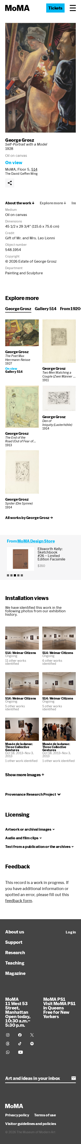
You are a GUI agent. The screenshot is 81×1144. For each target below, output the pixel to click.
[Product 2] (11, 575)
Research (15, 952)
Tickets (55, 8)
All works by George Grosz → (29, 517)
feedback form (18, 900)
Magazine (15, 973)
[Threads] (9, 1043)
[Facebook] (21, 1035)
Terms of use (45, 1115)
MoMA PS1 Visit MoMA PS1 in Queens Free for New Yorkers (59, 1007)
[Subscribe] (73, 1078)
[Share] (9, 182)
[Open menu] (73, 8)
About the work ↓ (20, 203)
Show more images (23, 775)
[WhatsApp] (9, 1052)
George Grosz (19, 140)
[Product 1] (8, 575)
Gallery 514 (46, 308)
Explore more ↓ (53, 203)
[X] (33, 1035)
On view (13, 162)
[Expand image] (40, 78)
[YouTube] (21, 1052)
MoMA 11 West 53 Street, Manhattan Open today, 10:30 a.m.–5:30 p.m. (17, 1012)
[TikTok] (21, 1043)
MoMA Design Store (36, 541)
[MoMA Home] (17, 8)
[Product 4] (18, 575)
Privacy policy (17, 1115)
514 (34, 169)
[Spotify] (33, 1043)
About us (14, 931)
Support (13, 942)
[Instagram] (9, 1035)
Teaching (14, 962)
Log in (71, 932)
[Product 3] (15, 575)
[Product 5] (22, 575)
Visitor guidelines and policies (30, 1123)
